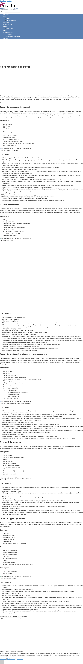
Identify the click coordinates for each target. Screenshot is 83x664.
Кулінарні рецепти (8, 24)
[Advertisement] (41, 51)
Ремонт (5, 26)
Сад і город (9, 28)
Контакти (3, 659)
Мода (4, 30)
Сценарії (5, 38)
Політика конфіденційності (15, 659)
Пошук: (2, 11)
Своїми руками (7, 32)
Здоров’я (6, 22)
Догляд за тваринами (13, 36)
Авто (8, 18)
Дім (4, 16)
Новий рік (6, 15)
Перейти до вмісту (6, 1)
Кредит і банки (11, 20)
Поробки (9, 34)
